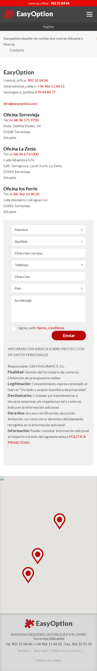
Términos (23, 650)
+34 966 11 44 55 (51, 86)
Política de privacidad (66, 650)
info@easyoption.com (20, 103)
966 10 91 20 (82, 644)
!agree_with (41, 328)
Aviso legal (41, 650)
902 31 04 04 (60, 3)
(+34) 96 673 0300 (24, 154)
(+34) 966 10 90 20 (24, 194)
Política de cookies (48, 660)
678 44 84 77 (45, 92)
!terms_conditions (50, 328)
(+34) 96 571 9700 (24, 120)
